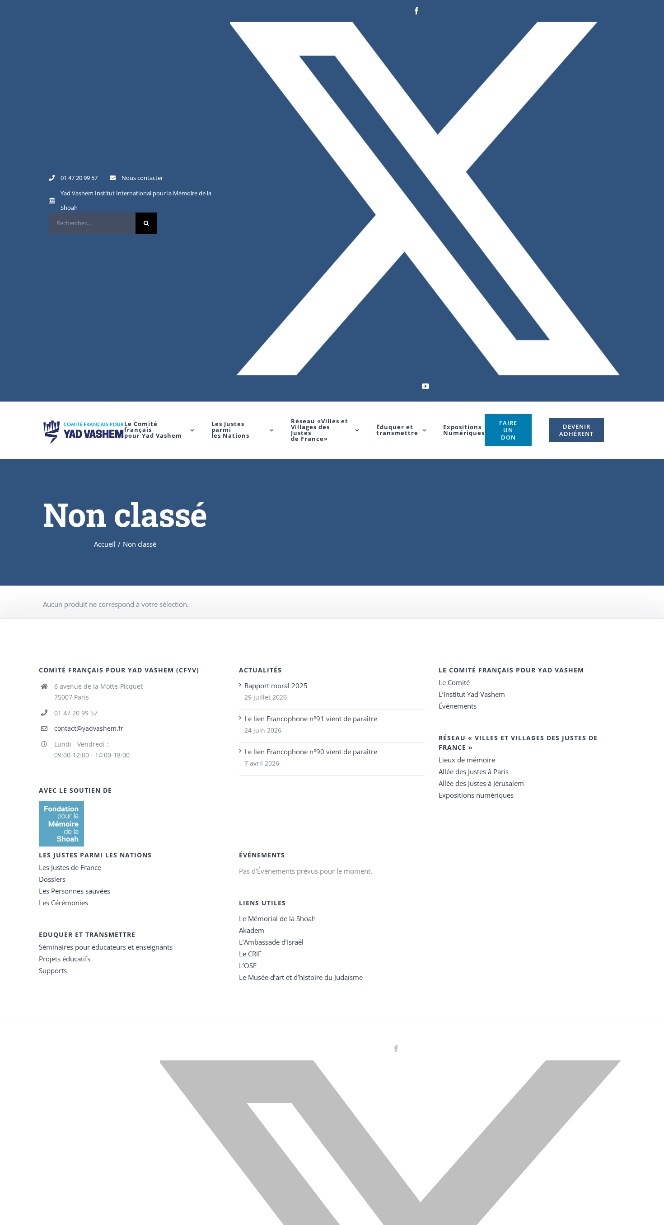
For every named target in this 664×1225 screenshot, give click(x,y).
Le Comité (454, 682)
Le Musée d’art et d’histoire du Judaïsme (301, 977)
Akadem (251, 930)
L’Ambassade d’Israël (271, 941)
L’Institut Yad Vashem (472, 694)
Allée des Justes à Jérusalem (481, 783)
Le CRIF (250, 953)
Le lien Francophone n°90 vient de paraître (310, 751)
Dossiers (52, 879)
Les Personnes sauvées (74, 890)
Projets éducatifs (64, 958)
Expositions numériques (476, 794)
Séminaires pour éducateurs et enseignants (106, 946)
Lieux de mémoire (467, 759)
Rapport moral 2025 (276, 685)
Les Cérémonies (63, 902)
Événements (458, 705)
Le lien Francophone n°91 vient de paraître (310, 718)
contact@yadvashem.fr (88, 728)
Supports (53, 970)
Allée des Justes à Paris (474, 771)
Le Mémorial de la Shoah (277, 918)
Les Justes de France (70, 867)
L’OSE (248, 965)
